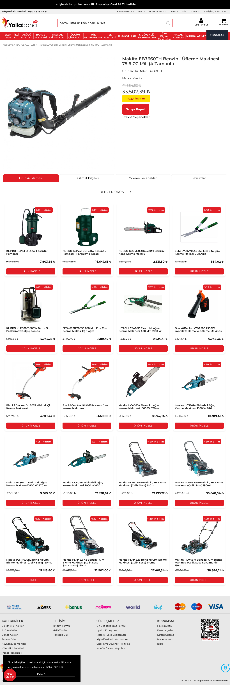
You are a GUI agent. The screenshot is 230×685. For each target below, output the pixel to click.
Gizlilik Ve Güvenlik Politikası (113, 643)
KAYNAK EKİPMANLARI (57, 36)
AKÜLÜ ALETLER (26, 36)
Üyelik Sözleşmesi (107, 630)
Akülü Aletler (9, 630)
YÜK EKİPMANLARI (93, 36)
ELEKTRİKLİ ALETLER (12, 36)
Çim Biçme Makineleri (164, 36)
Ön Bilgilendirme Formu (111, 625)
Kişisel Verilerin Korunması (112, 639)
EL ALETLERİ (110, 36)
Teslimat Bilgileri (87, 178)
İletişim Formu (61, 625)
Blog (160, 643)
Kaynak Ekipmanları (14, 643)
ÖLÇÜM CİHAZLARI (75, 36)
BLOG (141, 11)
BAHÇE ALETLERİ (40, 36)
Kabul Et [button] (41, 674)
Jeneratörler (9, 639)
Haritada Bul (60, 634)
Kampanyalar (165, 630)
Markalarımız (165, 639)
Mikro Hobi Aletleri (13, 648)
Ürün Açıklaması (30, 178)
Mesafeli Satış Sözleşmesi (111, 634)
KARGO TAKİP (178, 11)
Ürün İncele (31, 271)
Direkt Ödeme (165, 634)
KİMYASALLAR (127, 36)
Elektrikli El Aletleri (13, 625)
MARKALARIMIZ (158, 11)
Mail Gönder (60, 630)
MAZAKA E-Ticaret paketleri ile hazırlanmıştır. (204, 680)
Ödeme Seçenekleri (143, 178)
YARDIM (194, 11)
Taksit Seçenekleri (137, 117)
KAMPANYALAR (125, 11)
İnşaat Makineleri (12, 652)
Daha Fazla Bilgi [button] (54, 667)
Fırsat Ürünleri (9, 675)
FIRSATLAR (217, 35)
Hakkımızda (164, 625)
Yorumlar (199, 178)
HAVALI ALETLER (178, 36)
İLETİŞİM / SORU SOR (215, 11)
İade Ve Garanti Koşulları (110, 648)
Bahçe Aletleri (10, 634)
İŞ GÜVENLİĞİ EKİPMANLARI (147, 36)
